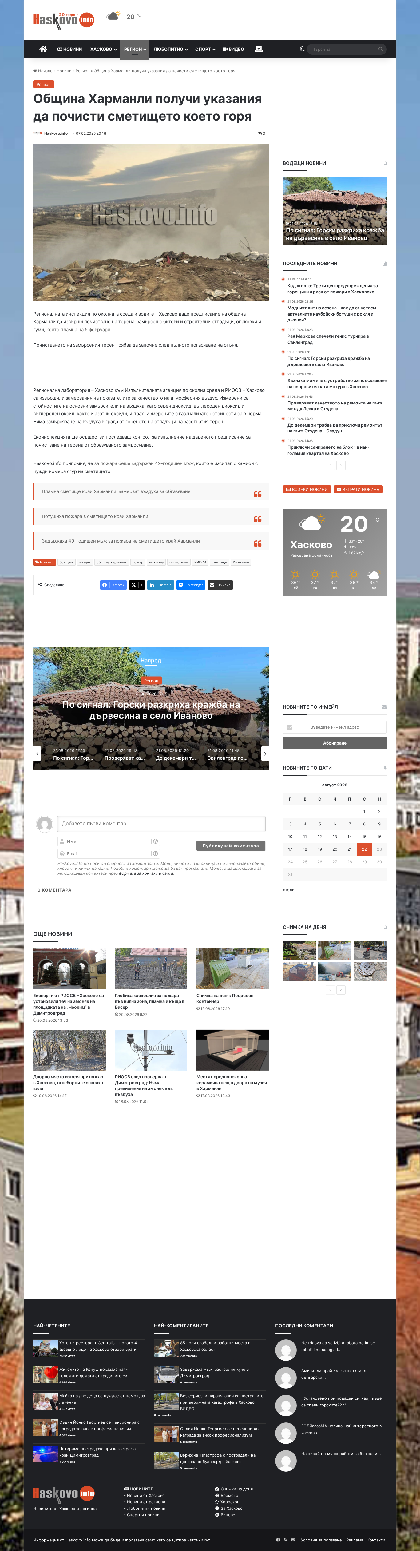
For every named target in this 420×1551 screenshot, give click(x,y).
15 (364, 836)
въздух (85, 562)
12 (320, 836)
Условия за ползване (321, 1539)
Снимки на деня (236, 1488)
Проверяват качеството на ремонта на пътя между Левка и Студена (151, 709)
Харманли (241, 562)
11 (305, 836)
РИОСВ (200, 562)
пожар (138, 562)
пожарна (156, 562)
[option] (151, 708)
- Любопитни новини (144, 1508)
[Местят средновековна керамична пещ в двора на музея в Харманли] (232, 1050)
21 (349, 849)
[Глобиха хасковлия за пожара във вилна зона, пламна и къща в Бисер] (151, 968)
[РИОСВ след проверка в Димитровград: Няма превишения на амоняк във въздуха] (151, 1050)
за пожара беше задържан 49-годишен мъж (143, 463)
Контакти (376, 1539)
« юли (289, 889)
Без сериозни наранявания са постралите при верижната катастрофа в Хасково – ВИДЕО (221, 1402)
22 (364, 849)
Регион (133, 49)
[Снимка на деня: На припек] (299, 950)
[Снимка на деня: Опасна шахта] (370, 971)
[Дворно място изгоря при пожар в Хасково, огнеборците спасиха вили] (69, 1050)
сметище (219, 562)
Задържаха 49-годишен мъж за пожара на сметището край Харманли (121, 541)
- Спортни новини (142, 1514)
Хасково (101, 49)
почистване (178, 562)
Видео (236, 49)
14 (349, 836)
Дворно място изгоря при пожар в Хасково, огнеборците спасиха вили (68, 1082)
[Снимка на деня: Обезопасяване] (370, 950)
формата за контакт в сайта (146, 873)
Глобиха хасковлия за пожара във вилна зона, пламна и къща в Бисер (149, 1001)
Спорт (203, 49)
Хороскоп (229, 1501)
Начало (45, 70)
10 (290, 836)
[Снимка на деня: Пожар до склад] (334, 971)
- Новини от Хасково (144, 1495)
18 (305, 849)
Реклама (354, 1539)
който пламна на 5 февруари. (79, 329)
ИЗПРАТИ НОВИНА (360, 489)
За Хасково (231, 1508)
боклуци (66, 562)
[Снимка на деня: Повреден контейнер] (232, 968)
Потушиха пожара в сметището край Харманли (95, 516)
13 (335, 836)
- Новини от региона (144, 1501)
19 (320, 849)
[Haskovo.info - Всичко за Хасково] (63, 21)
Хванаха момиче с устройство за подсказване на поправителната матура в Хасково (331, 230)
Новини (72, 49)
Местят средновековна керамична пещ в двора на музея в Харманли (231, 1082)
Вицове (227, 1514)
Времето (229, 1495)
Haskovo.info (56, 133)
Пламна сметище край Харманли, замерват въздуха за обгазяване (116, 491)
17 (290, 849)
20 (334, 849)
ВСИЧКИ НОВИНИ (309, 489)
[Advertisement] (151, 1134)
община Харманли (112, 562)
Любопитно (168, 49)
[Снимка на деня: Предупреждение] (299, 971)
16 (379, 836)
